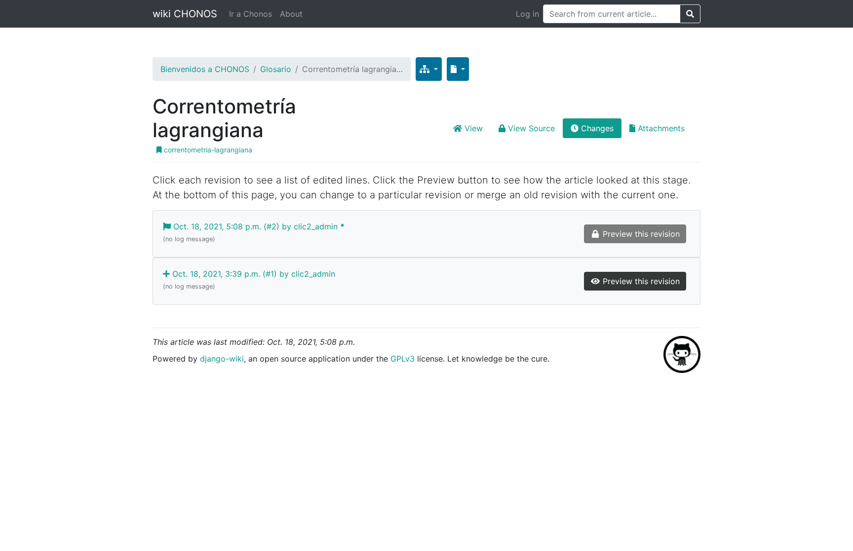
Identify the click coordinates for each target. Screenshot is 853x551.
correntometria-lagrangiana (207, 150)
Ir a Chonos (250, 14)
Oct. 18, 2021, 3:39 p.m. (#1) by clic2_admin (249, 279)
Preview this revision (640, 281)
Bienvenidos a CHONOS (204, 69)
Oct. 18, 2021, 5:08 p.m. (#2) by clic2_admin (254, 232)
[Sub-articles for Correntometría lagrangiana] (429, 69)
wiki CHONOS (185, 14)
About (291, 14)
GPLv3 (402, 359)
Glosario (275, 69)
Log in (527, 14)
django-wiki (222, 359)
